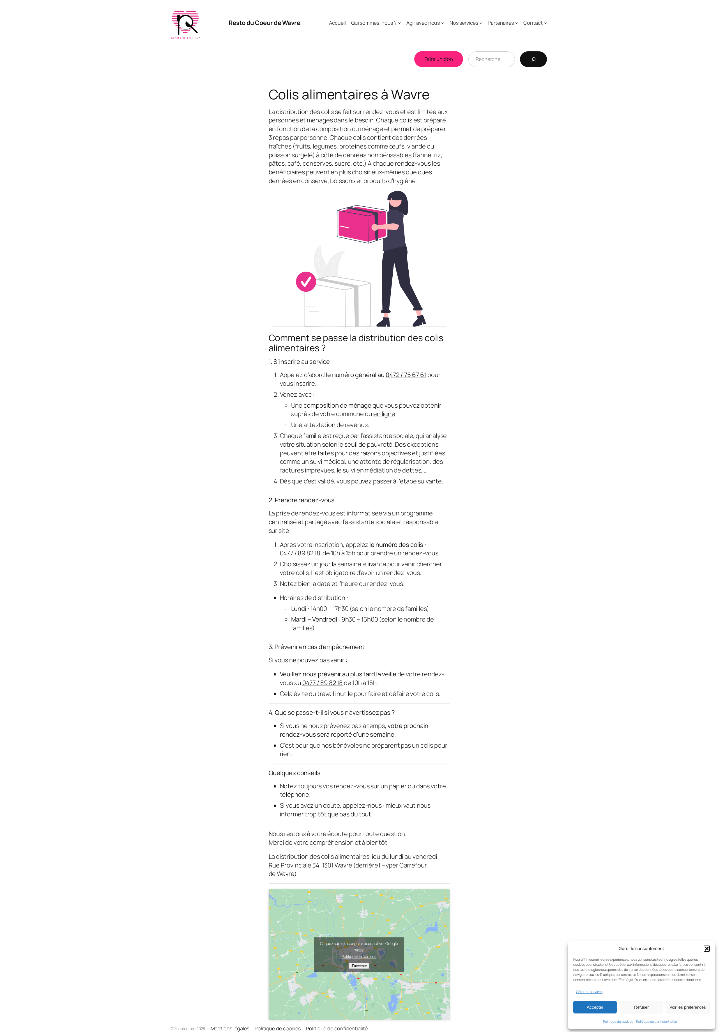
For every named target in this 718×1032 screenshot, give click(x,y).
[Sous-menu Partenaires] (516, 22)
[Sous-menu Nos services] (480, 22)
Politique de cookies (618, 1021)
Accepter (595, 1007)
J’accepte (359, 966)
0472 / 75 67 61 (406, 375)
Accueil (337, 22)
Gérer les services (589, 991)
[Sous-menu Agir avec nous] (442, 22)
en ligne (384, 414)
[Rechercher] (533, 59)
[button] (707, 948)
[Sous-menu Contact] (545, 22)
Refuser (641, 1007)
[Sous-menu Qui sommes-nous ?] (399, 22)
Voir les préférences (687, 1007)
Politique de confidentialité (656, 1021)
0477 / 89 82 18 (300, 553)
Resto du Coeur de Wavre (264, 23)
